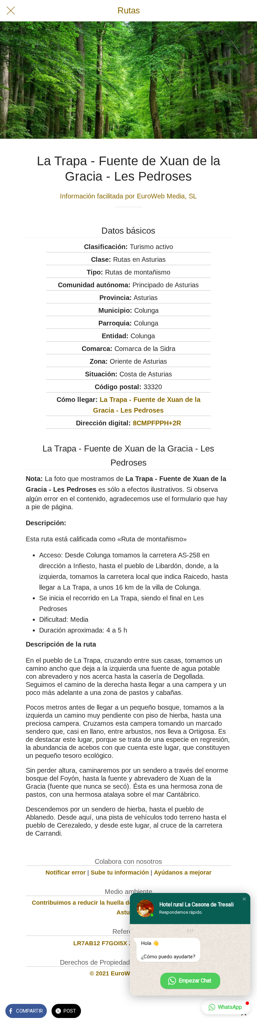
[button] (244, 899)
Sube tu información (120, 872)
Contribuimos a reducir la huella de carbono (95, 902)
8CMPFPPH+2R (157, 423)
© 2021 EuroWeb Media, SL (128, 973)
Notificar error (66, 872)
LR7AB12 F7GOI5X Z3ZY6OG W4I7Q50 (128, 943)
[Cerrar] (11, 11)
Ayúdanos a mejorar (182, 872)
